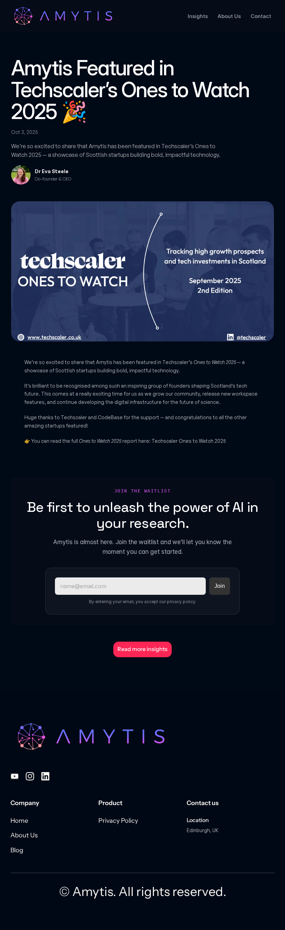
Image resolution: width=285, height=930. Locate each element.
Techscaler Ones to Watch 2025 (189, 441)
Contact (261, 16)
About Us (229, 16)
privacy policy (181, 601)
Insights (198, 16)
